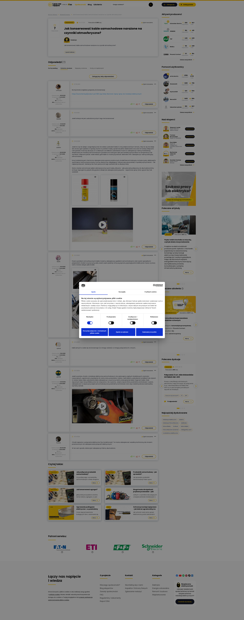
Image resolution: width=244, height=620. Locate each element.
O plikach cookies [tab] (151, 292)
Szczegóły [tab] (122, 292)
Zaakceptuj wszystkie (149, 332)
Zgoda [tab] (93, 292)
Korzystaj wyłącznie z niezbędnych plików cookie (94, 332)
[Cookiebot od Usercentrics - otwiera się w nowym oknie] (154, 285)
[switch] (111, 322)
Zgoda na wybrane (122, 332)
